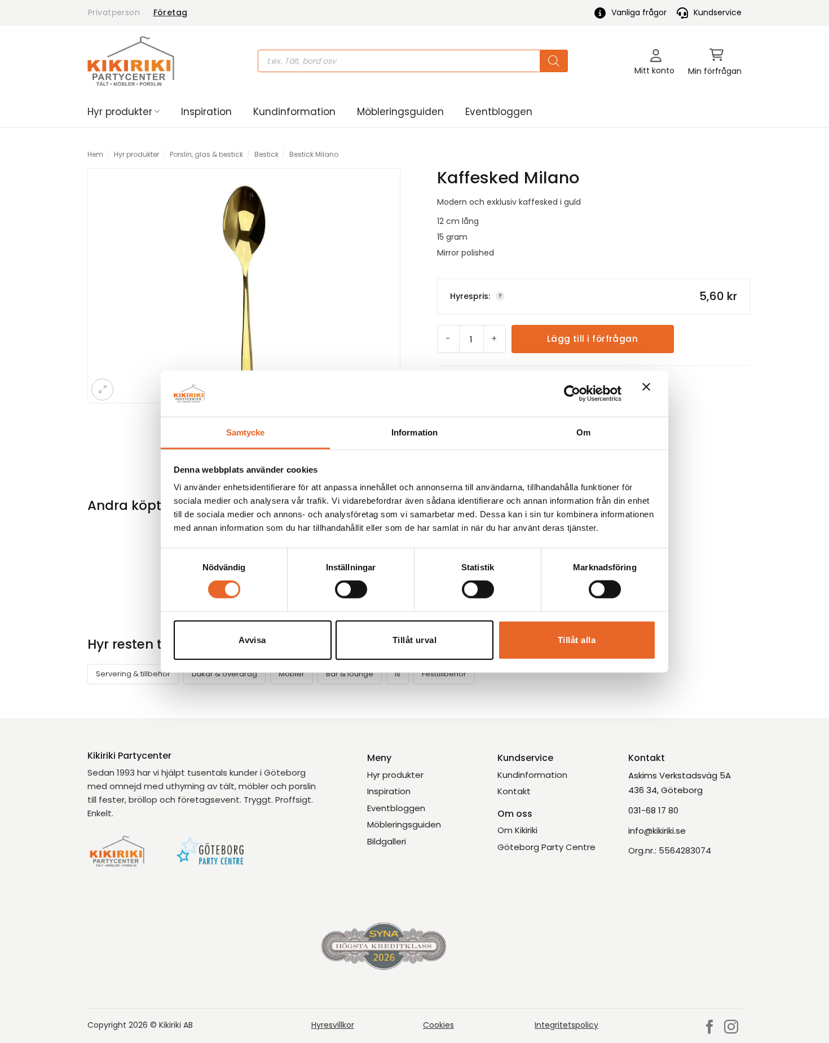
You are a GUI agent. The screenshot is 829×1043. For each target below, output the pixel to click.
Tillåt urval (414, 639)
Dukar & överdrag (224, 673)
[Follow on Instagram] (731, 1028)
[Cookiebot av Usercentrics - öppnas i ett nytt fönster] (572, 393)
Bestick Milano (313, 154)
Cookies (438, 1025)
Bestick (266, 154)
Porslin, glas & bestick (206, 154)
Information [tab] (414, 432)
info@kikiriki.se (657, 831)
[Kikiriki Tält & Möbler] (130, 60)
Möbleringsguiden (400, 111)
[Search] (554, 61)
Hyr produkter (119, 111)
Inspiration (206, 111)
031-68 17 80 (653, 810)
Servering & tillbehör (133, 673)
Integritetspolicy (566, 1025)
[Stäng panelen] (649, 393)
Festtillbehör (444, 673)
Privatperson (114, 12)
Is (397, 673)
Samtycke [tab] (245, 432)
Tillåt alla (577, 639)
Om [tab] (583, 432)
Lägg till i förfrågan (592, 339)
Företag (170, 12)
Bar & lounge (349, 673)
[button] (715, 61)
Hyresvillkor (332, 1025)
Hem (95, 154)
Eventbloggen (498, 111)
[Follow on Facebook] (710, 1028)
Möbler (292, 673)
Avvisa (252, 639)
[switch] (351, 589)
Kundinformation (294, 111)
